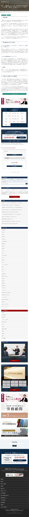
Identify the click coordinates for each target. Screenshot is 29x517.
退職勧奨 (3, 326)
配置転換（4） (3, 248)
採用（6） (3, 257)
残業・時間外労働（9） (4, 241)
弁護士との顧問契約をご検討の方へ (5, 495)
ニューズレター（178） (4, 306)
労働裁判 (3, 333)
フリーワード (6, 151)
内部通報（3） (3, 278)
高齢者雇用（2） (4, 283)
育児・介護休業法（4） (4, 255)
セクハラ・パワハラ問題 (5, 319)
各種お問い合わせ (3, 488)
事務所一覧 (2, 481)
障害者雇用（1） (4, 285)
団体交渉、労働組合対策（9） (5, 299)
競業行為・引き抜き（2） (5, 276)
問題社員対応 (3, 317)
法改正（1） (3, 234)
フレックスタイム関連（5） (5, 264)
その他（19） (3, 250)
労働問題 (3, 312)
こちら (21, 144)
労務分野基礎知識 (3, 502)
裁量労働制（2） (4, 243)
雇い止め (3, 324)
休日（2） (3, 262)
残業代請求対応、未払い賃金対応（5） (6, 292)
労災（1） (3, 271)
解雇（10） (3, 269)
